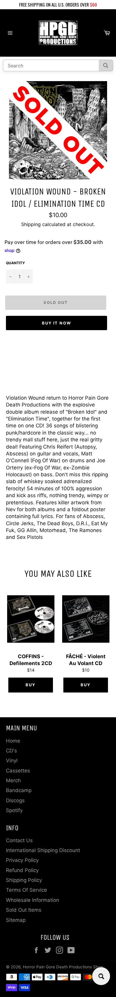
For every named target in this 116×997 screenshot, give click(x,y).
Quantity (15, 263)
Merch (13, 780)
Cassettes (18, 771)
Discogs (15, 800)
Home (13, 741)
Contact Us (19, 840)
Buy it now (56, 323)
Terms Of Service (26, 890)
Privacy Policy (22, 860)
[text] (58, 4)
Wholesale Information (32, 900)
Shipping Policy (24, 880)
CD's (11, 751)
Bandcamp (19, 790)
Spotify (14, 810)
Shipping (31, 224)
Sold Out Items (23, 910)
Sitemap (16, 920)
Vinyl (12, 760)
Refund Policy (22, 870)
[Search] (106, 65)
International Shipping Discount (43, 850)
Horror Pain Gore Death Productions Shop (63, 966)
